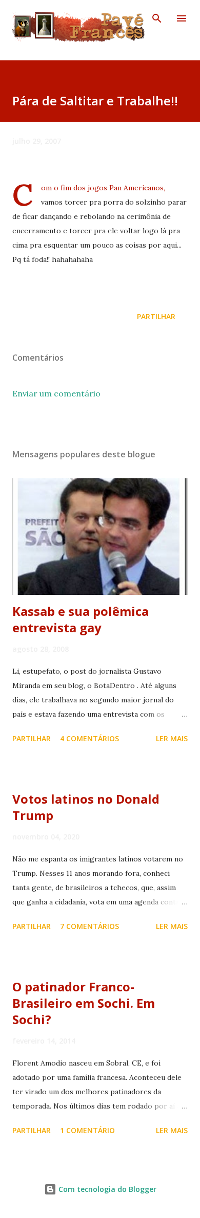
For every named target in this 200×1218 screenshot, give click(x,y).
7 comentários (89, 926)
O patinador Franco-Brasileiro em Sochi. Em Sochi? (83, 1003)
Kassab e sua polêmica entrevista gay (80, 619)
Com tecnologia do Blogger (106, 1189)
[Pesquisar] (157, 18)
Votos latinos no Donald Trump (85, 807)
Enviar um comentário (56, 393)
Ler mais (172, 738)
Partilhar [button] (156, 316)
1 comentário (87, 1130)
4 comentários (89, 738)
